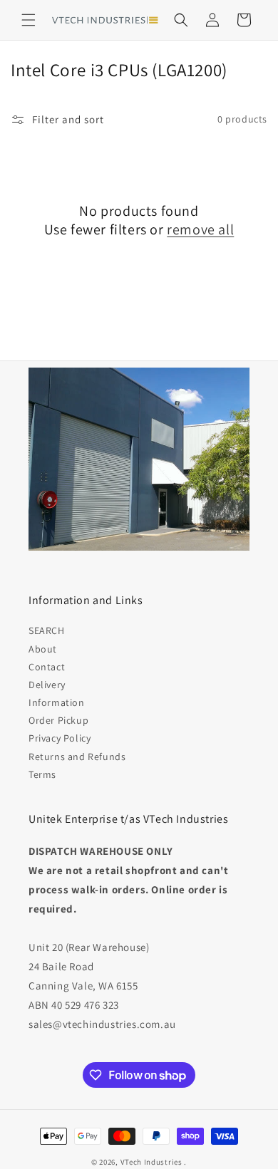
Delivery (47, 684)
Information (57, 702)
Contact (47, 666)
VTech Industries (151, 1162)
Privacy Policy (60, 738)
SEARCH (47, 630)
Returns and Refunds (77, 756)
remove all (200, 229)
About (43, 649)
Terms (42, 774)
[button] (28, 20)
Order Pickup (58, 720)
